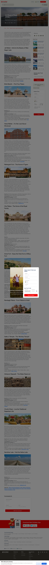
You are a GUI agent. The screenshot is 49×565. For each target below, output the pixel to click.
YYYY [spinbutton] (35, 291)
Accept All (44, 563)
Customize (38, 563)
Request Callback (31, 295)
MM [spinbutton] (33, 291)
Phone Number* (27, 280)
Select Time (26, 289)
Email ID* (26, 273)
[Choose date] (37, 291)
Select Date (33, 289)
